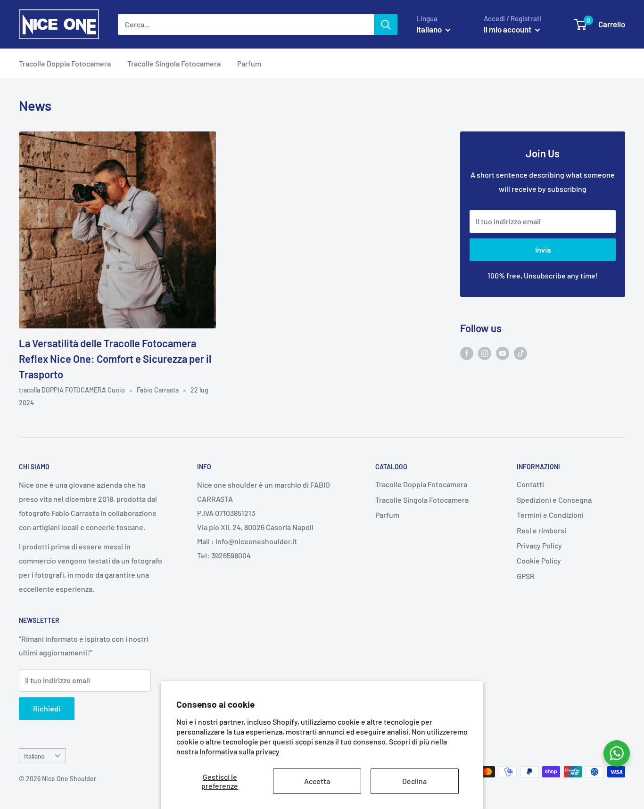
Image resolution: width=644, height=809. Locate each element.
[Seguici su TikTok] (520, 352)
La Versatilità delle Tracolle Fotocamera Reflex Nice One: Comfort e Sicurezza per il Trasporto (115, 358)
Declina (414, 780)
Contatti (530, 484)
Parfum (249, 63)
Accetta (317, 780)
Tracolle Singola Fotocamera (174, 63)
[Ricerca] (385, 24)
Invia (543, 249)
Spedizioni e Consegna (554, 499)
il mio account (508, 29)
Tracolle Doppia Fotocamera (65, 63)
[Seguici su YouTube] (502, 352)
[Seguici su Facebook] (466, 352)
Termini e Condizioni (550, 514)
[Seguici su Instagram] (484, 352)
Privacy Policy (539, 545)
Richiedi (46, 708)
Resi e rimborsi (541, 530)
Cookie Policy (539, 560)
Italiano (34, 756)
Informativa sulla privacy (239, 751)
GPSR (526, 576)
